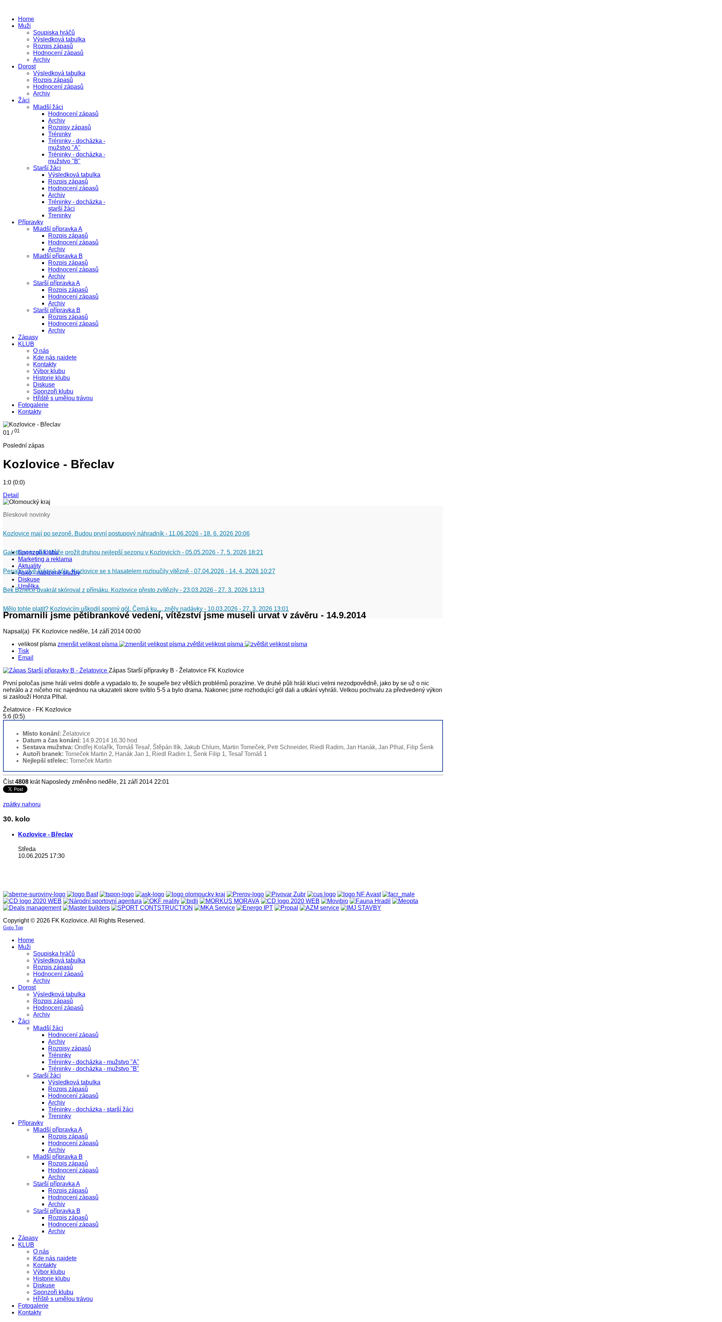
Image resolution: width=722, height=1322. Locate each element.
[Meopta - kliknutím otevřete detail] (405, 901)
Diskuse (29, 579)
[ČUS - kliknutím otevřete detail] (321, 894)
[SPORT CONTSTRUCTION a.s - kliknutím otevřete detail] (152, 908)
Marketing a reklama (45, 559)
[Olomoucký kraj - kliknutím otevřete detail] (195, 894)
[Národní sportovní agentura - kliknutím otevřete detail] (102, 901)
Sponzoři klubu (38, 552)
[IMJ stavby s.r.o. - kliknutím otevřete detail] (361, 908)
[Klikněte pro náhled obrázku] (56, 670)
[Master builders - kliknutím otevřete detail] (86, 908)
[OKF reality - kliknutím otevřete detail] (161, 901)
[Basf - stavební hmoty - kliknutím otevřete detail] (82, 894)
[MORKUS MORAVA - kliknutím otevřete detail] (229, 901)
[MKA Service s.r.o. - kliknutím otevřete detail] (214, 908)
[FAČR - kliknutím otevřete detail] (398, 894)
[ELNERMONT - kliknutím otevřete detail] (32, 901)
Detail (11, 495)
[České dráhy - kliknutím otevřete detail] (290, 901)
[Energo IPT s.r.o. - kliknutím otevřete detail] (255, 908)
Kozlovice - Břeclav (45, 834)
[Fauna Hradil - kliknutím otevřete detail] (370, 901)
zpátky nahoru (22, 804)
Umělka (28, 586)
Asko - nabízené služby (49, 572)
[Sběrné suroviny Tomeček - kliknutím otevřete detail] (34, 894)
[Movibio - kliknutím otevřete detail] (334, 901)
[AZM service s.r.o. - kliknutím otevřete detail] (319, 908)
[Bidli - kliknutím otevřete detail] (189, 901)
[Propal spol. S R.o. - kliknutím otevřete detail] (286, 908)
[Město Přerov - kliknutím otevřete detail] (245, 894)
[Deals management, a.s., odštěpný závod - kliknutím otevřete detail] (32, 908)
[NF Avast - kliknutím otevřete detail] (359, 894)
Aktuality (29, 566)
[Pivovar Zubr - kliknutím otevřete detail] (285, 894)
